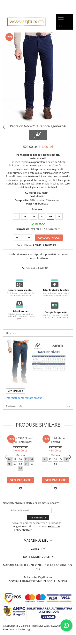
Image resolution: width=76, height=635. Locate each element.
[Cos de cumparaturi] (60, 26)
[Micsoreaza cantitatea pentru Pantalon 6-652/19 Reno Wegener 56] (17, 238)
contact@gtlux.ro (40, 577)
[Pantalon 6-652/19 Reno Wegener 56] (38, 77)
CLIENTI (36, 549)
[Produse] (61, 19)
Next (70, 81)
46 (42, 216)
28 (24, 216)
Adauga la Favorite (36, 268)
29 (33, 216)
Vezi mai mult (15, 391)
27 (16, 216)
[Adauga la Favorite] (20, 488)
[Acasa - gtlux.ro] (26, 21)
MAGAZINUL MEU (36, 540)
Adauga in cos (49, 237)
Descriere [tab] (11, 333)
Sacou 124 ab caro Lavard (55, 440)
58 (59, 216)
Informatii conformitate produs (24, 398)
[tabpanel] (38, 77)
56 (50, 216)
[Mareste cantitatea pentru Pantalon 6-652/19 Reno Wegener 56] (29, 238)
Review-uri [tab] (14, 406)
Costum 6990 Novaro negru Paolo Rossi (20, 440)
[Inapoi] (3, 127)
